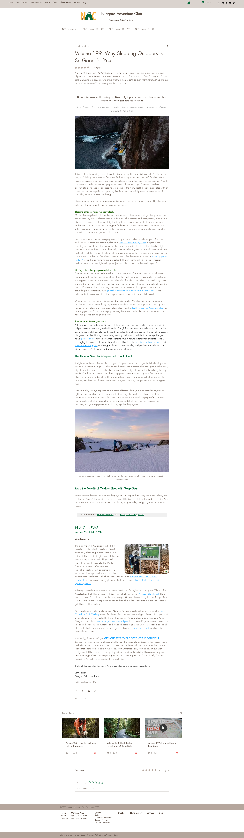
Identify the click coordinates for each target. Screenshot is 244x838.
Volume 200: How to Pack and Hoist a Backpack (80, 744)
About (63, 815)
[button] (188, 2)
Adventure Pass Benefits (104, 817)
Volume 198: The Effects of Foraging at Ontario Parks (120, 744)
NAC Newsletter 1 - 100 (144, 29)
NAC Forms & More (79, 818)
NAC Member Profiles (79, 815)
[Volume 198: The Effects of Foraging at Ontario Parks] (122, 728)
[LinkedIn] (234, 3)
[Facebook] (219, 3)
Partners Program (102, 820)
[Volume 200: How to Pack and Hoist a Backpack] (80, 728)
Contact (64, 818)
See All (179, 713)
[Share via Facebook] (76, 691)
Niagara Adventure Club (121, 13)
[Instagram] (222, 3)
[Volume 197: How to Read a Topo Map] (163, 728)
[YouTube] (230, 3)
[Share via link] (95, 691)
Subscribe (99, 815)
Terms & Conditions (102, 822)
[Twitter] (226, 3)
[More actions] (167, 46)
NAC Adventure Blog (70, 29)
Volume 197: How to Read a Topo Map (162, 744)
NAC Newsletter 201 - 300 (93, 29)
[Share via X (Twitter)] (82, 691)
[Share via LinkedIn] (88, 691)
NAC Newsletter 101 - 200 (119, 29)
